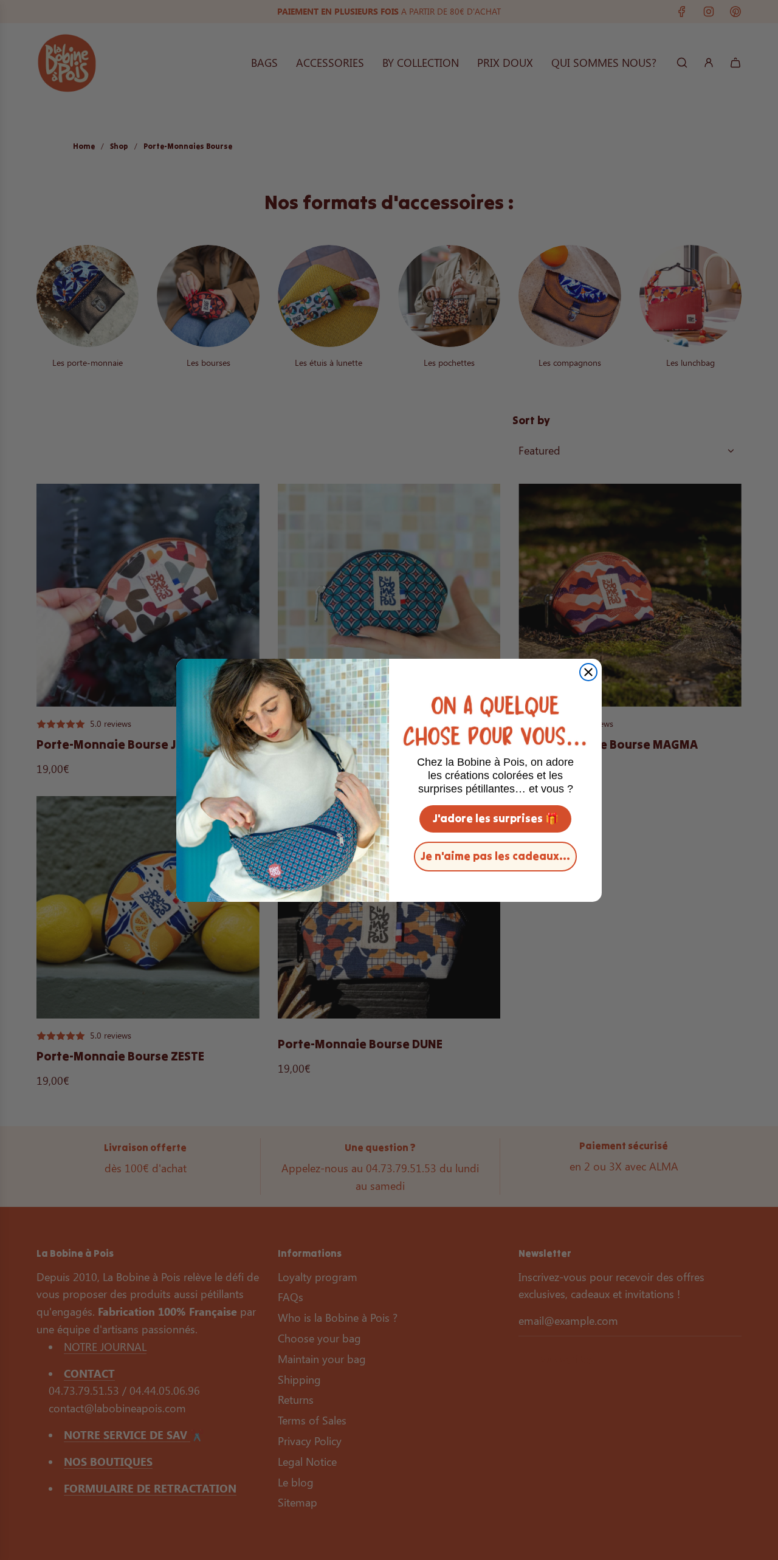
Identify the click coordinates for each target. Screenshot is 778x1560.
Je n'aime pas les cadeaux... (495, 856)
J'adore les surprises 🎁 (496, 818)
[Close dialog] (588, 672)
